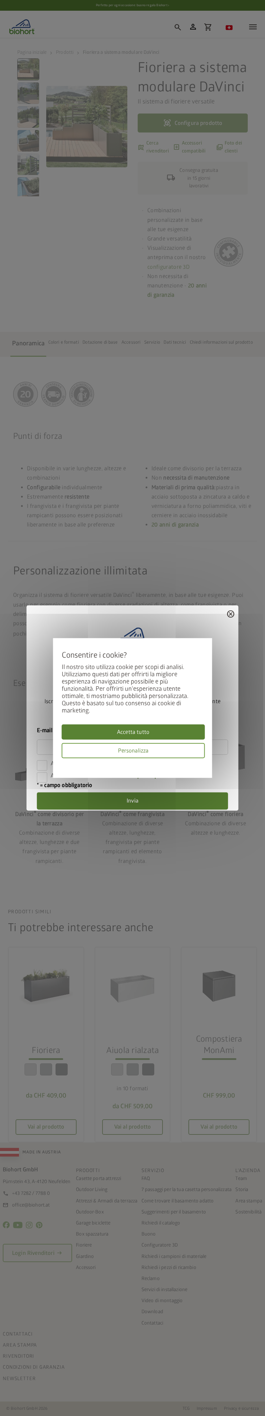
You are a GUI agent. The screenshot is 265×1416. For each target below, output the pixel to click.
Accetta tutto (133, 732)
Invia (132, 800)
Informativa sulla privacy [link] (202, 762)
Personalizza (133, 750)
